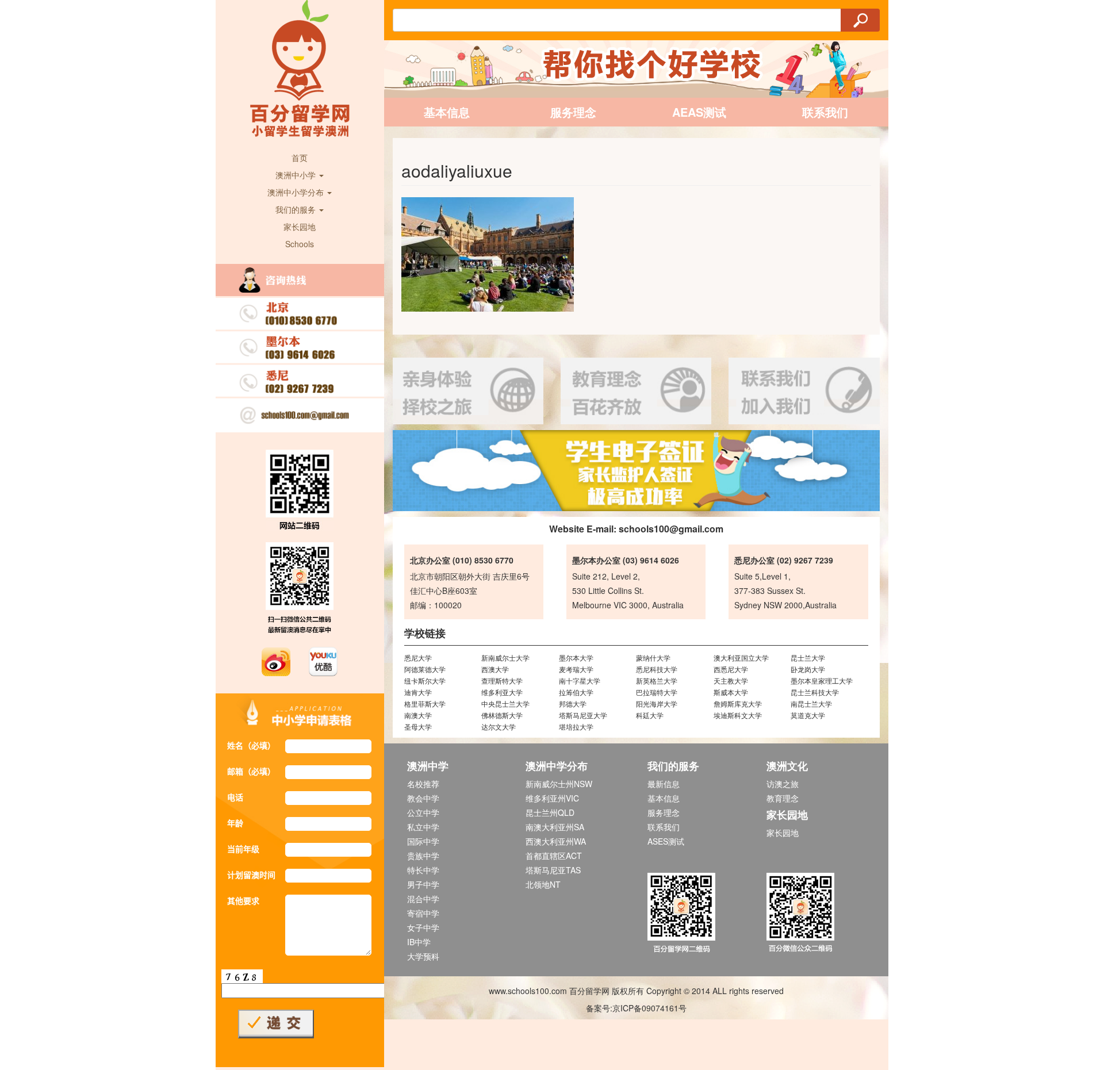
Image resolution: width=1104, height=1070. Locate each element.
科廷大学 (650, 715)
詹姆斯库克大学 (738, 703)
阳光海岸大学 (656, 703)
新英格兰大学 (656, 680)
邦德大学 (572, 703)
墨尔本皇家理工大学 (822, 680)
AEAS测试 (699, 111)
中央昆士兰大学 (505, 703)
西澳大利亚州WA (556, 841)
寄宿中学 (423, 913)
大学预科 (423, 956)
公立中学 (423, 812)
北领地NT (543, 884)
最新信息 (663, 783)
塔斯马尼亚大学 (583, 715)
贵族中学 (423, 855)
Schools (299, 244)
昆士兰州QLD (550, 812)
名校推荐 (423, 783)
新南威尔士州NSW (559, 783)
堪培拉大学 (576, 726)
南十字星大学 (579, 680)
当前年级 (243, 848)
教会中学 (423, 798)
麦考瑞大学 (576, 669)
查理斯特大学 (502, 680)
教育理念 (782, 798)
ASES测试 (665, 841)
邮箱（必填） (251, 771)
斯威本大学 (731, 692)
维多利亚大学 (502, 692)
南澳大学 (418, 715)
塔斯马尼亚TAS (553, 870)
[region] (636, 471)
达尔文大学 (498, 726)
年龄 (235, 823)
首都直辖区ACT (554, 855)
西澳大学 (495, 669)
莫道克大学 (808, 715)
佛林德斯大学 (502, 715)
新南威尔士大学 (505, 657)
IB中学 (419, 942)
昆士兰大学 (808, 657)
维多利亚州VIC (552, 798)
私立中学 (423, 827)
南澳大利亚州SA (555, 827)
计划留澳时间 (251, 874)
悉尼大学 (418, 657)
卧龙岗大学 (808, 669)
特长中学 (423, 870)
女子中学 (423, 927)
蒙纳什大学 (653, 657)
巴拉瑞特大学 (656, 692)
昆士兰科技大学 (815, 692)
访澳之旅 (782, 783)
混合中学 (423, 898)
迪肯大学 (418, 692)
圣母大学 (418, 726)
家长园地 (299, 226)
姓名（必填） (251, 745)
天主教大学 (731, 680)
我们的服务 (296, 209)
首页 (300, 157)
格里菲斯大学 (425, 703)
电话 (235, 797)
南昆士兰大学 (811, 703)
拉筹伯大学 (576, 692)
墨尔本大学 (576, 657)
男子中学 (423, 884)
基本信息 (447, 111)
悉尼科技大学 (656, 669)
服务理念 (573, 111)
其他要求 (243, 900)
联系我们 (825, 111)
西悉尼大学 (731, 669)
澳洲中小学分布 (296, 192)
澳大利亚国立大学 (741, 657)
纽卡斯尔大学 (425, 680)
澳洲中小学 (296, 175)
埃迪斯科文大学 (738, 715)
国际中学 (423, 841)
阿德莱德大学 (425, 669)
